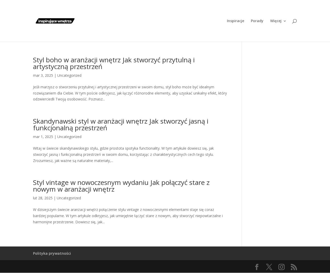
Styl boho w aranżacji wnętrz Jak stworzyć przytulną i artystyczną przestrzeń (114, 63)
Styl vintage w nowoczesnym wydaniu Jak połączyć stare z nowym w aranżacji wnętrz (121, 186)
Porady (257, 21)
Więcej (276, 21)
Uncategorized (69, 75)
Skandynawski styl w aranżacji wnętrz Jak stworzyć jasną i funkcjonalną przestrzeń (120, 124)
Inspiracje (235, 21)
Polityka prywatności (52, 253)
